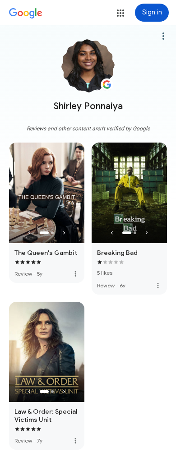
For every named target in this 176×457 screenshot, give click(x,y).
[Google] (25, 13)
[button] (120, 13)
